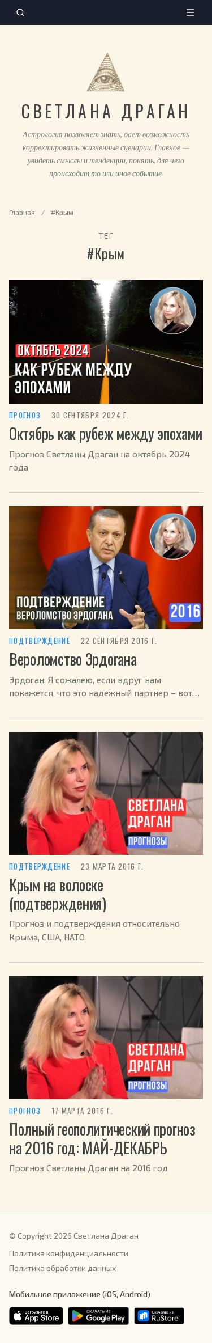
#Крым (62, 212)
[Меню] (190, 12)
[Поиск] (20, 12)
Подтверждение (39, 641)
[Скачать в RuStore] (159, 1316)
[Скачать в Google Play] (98, 1316)
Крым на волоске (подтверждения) (57, 893)
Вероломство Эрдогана (73, 658)
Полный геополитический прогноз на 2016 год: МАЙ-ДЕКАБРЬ (102, 1138)
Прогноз (25, 415)
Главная (22, 212)
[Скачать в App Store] (36, 1316)
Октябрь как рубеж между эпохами (105, 433)
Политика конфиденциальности (68, 1253)
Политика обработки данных (62, 1268)
